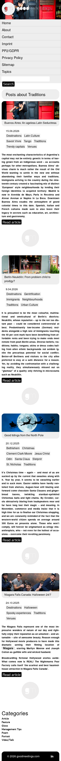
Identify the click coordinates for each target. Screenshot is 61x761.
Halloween (30, 607)
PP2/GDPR (10, 50)
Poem (5, 733)
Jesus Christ (42, 453)
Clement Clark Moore (19, 453)
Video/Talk (8, 740)
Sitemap (8, 64)
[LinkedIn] (52, 756)
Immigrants (13, 299)
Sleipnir (37, 459)
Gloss (5, 725)
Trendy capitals (15, 146)
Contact (8, 36)
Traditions (40, 141)
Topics (6, 71)
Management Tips (12, 729)
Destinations (14, 136)
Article (5, 718)
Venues (32, 146)
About (6, 29)
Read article (12, 222)
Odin (9, 459)
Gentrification (32, 294)
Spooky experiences (18, 613)
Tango (27, 141)
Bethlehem (12, 448)
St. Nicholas (13, 464)
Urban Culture (29, 305)
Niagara (8, 648)
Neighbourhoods (32, 299)
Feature (6, 722)
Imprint (7, 43)
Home (6, 22)
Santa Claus (22, 459)
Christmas (28, 448)
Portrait (6, 736)
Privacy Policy (12, 57)
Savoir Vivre (13, 141)
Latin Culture (32, 136)
